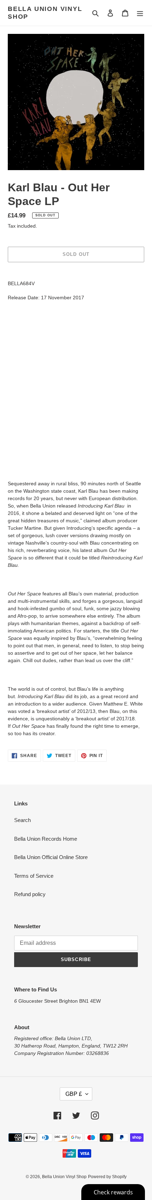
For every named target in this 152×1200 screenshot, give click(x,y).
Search (22, 820)
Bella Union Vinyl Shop (45, 12)
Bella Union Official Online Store (51, 857)
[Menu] (140, 12)
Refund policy (30, 894)
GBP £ (73, 1094)
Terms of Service (33, 876)
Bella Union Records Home (45, 839)
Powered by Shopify (107, 1176)
